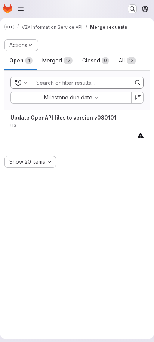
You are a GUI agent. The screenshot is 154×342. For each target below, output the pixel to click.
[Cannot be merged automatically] (141, 135)
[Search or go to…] (132, 8)
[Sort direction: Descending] (138, 98)
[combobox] (70, 98)
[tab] (20, 60)
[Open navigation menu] (21, 9)
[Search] (138, 83)
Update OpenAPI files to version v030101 (63, 117)
